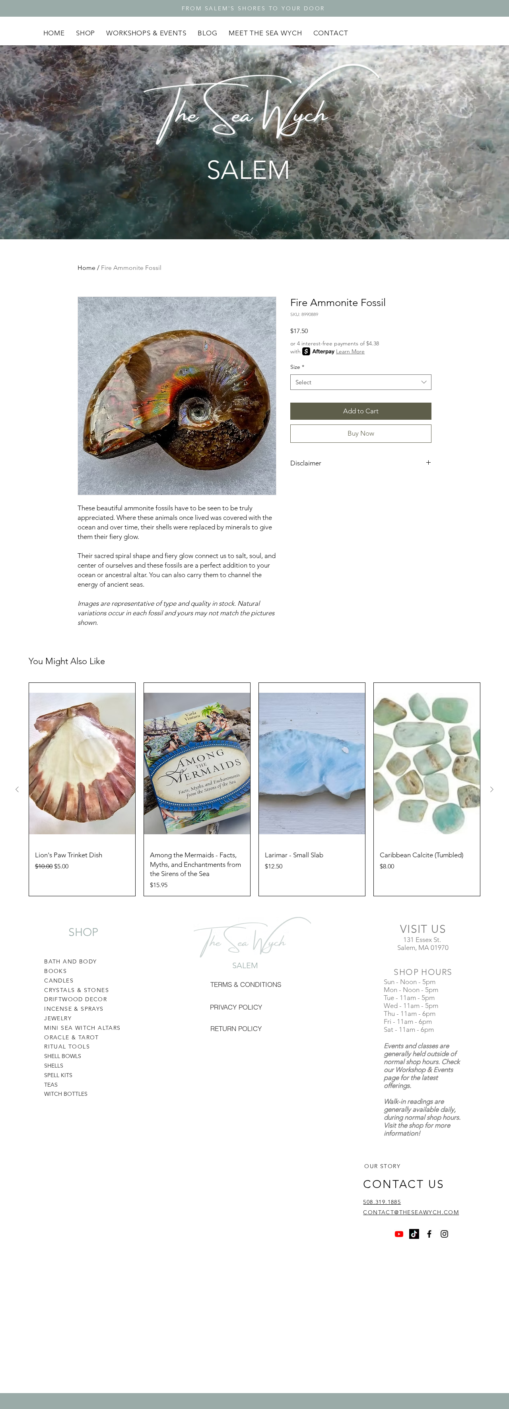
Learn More (350, 351)
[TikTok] (414, 1234)
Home (86, 267)
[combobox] (360, 382)
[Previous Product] (17, 789)
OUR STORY (382, 1166)
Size (297, 366)
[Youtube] (399, 1234)
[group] (254, 789)
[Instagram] (444, 1234)
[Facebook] (429, 1234)
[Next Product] (492, 789)
